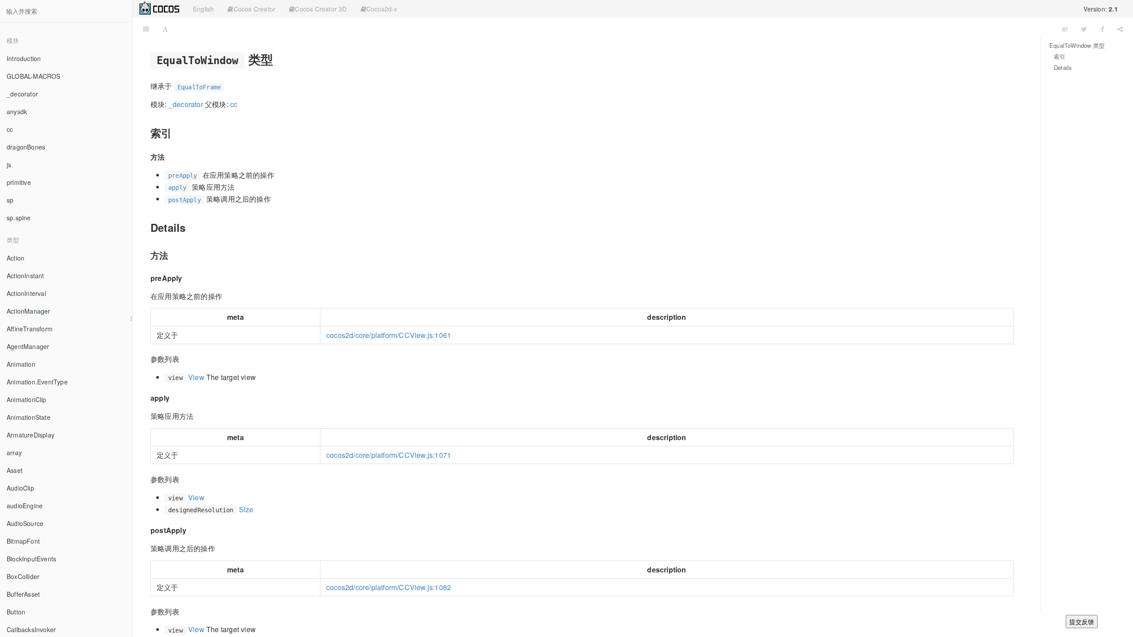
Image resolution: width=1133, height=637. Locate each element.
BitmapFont (23, 541)
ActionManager (28, 311)
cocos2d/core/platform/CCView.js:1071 (388, 455)
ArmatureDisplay (30, 434)
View (196, 377)
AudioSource (25, 523)
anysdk (17, 111)
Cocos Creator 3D (321, 8)
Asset (15, 470)
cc (10, 129)
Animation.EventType (37, 381)
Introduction (24, 58)
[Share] (1120, 29)
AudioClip (20, 488)
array (14, 452)
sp (10, 200)
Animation (21, 364)
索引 (1059, 56)
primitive (19, 182)
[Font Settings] (165, 29)
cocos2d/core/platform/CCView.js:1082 (388, 587)
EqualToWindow (615, 28)
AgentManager (28, 346)
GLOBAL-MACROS (34, 76)
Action (15, 257)
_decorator (22, 93)
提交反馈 (1081, 621)
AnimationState (28, 417)
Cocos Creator (255, 8)
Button (16, 611)
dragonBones (26, 146)
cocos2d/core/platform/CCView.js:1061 (388, 335)
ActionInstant (25, 275)
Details (1063, 67)
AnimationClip (26, 399)
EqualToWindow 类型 (1077, 45)
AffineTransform (30, 328)
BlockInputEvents (31, 558)
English (203, 8)
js (9, 164)
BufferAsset (23, 594)
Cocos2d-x (381, 8)
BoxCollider (23, 576)
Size (246, 509)
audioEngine (24, 505)
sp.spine (19, 217)
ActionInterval (26, 293)
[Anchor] (279, 59)
